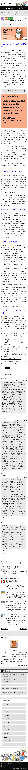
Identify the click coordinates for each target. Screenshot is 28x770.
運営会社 (4, 763)
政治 (5, 704)
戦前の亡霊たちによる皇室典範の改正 (10, 688)
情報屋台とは (10, 8)
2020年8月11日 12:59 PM (21, 477)
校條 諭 (3, 418)
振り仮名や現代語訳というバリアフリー (11, 685)
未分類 (5, 744)
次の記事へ (23, 629)
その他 (10, 578)
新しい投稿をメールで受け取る (11, 568)
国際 (5, 715)
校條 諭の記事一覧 (23, 665)
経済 (8, 12)
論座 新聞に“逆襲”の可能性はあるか (11, 359)
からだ (5, 726)
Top (26, 769)
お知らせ (6, 740)
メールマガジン (5, 766)
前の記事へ (4, 629)
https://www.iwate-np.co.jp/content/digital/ (12, 284)
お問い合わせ (12, 763)
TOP (2, 8)
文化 (2, 578)
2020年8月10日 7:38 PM (21, 380)
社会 (5, 711)
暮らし (5, 722)
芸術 (5, 733)
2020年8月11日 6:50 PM (21, 524)
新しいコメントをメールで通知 (11, 566)
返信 (2, 413)
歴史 (5, 729)
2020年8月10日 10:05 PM (21, 420)
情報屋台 (3, 12)
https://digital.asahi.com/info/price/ (10, 306)
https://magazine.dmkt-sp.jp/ (10, 192)
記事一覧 (20, 8)
